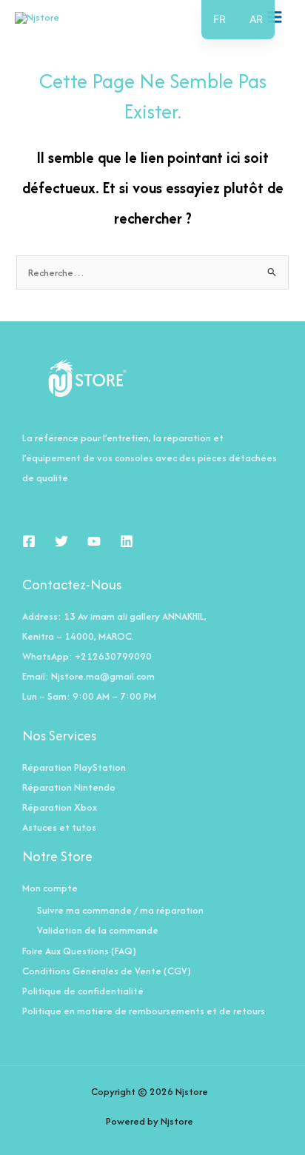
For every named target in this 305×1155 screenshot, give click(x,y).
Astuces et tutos (59, 827)
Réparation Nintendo (68, 787)
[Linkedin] (126, 541)
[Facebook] (29, 541)
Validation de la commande (97, 930)
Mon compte (50, 887)
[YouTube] (94, 541)
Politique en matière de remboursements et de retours (143, 1010)
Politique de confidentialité (83, 990)
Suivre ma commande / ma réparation (120, 910)
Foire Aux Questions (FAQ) (79, 950)
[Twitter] (61, 541)
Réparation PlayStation (74, 767)
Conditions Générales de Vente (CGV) (106, 970)
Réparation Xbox (59, 807)
